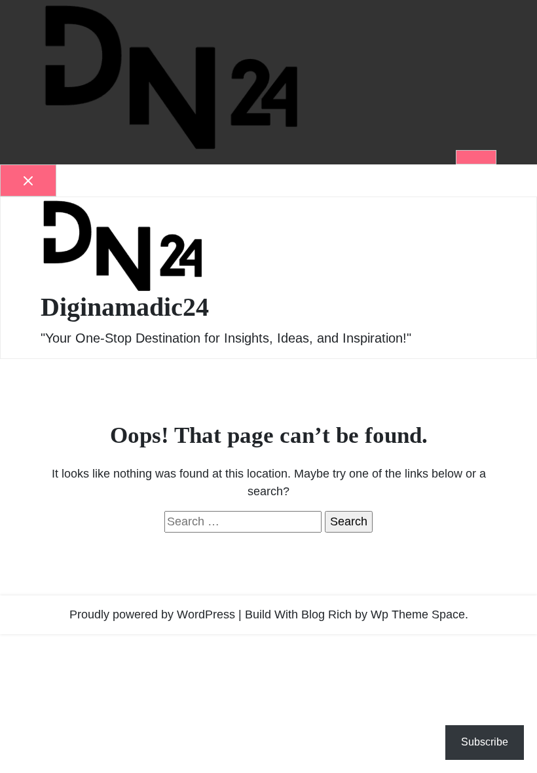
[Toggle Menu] (476, 157)
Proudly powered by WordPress (152, 614)
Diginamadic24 (125, 307)
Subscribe (484, 741)
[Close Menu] (28, 180)
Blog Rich (326, 614)
